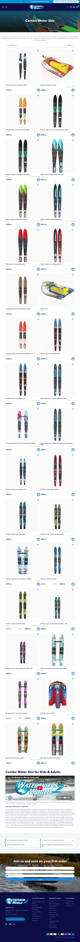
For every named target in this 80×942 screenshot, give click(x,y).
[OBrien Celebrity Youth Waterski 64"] (57, 245)
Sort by (69, 45)
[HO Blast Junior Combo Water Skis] (57, 335)
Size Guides (52, 908)
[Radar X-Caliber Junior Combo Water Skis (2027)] (57, 111)
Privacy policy (35, 909)
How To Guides (53, 910)
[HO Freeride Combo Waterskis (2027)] (23, 66)
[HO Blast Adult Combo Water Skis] (23, 380)
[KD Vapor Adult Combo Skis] (57, 560)
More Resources (53, 925)
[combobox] (7, 875)
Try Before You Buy (53, 914)
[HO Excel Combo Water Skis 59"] (57, 471)
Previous (20, 1)
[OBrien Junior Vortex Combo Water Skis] (57, 156)
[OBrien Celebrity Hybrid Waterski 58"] (23, 201)
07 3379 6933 (13, 914)
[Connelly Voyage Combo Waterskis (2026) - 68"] (23, 335)
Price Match (52, 917)
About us (34, 914)
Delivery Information (37, 907)
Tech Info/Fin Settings (54, 903)
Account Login (69, 901)
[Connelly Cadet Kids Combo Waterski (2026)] (23, 560)
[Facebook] (6, 924)
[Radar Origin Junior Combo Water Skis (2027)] (57, 380)
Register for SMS (70, 903)
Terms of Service (36, 916)
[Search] (6, 7)
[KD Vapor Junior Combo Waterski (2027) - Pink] (23, 650)
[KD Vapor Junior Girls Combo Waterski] (23, 695)
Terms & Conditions (37, 912)
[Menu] (2, 7)
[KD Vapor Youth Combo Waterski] (23, 605)
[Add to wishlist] (38, 50)
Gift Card (51, 901)
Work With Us (35, 920)
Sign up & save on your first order (66, 1)
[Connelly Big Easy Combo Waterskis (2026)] (23, 290)
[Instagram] (14, 924)
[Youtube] (10, 924)
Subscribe (40, 879)
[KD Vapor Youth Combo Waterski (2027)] (57, 515)
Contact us (68, 906)
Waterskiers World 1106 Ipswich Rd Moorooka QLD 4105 (16, 911)
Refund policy (35, 918)
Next (59, 1)
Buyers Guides (52, 912)
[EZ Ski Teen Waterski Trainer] (57, 66)
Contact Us (34, 905)
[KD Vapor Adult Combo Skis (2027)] (23, 515)
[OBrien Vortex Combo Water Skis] (23, 245)
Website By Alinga (71, 937)
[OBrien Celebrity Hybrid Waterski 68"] (57, 201)
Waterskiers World (62, 937)
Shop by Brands (53, 927)
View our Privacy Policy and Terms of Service (18, 886)
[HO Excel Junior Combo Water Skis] (23, 471)
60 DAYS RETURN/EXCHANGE (40, 1)
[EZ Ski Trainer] (57, 290)
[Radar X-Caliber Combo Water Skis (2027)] (23, 156)
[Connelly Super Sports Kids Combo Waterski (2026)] (23, 424)
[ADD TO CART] (38, 90)
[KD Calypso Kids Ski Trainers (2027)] (57, 739)
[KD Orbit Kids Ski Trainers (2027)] (23, 739)
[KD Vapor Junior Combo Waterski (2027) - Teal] (57, 605)
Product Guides (53, 906)
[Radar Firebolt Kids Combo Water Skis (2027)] (57, 650)
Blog (50, 919)
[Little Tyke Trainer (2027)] (57, 695)
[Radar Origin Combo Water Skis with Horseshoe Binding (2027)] (57, 424)
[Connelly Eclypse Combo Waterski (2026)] (23, 111)
